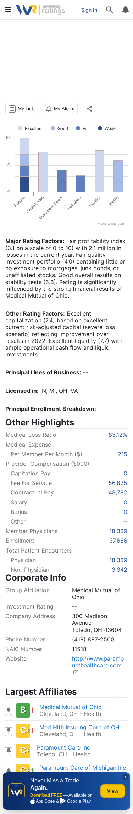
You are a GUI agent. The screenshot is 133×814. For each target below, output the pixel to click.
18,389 (118, 531)
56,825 (118, 482)
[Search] (109, 10)
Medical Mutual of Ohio (70, 707)
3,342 (119, 569)
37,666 (118, 540)
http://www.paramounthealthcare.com (98, 662)
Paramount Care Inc (63, 747)
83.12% (118, 434)
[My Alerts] (125, 10)
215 (122, 454)
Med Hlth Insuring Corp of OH (79, 727)
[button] (22, 108)
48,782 (118, 492)
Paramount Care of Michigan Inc (82, 767)
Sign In (89, 10)
